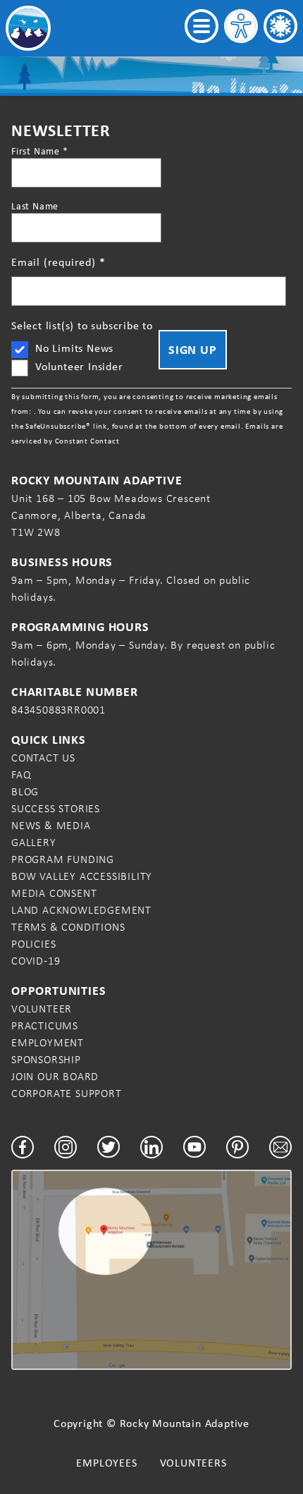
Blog (25, 791)
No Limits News (74, 348)
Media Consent (54, 893)
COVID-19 (35, 960)
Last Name (34, 206)
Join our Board (55, 1076)
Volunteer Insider (79, 366)
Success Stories (55, 808)
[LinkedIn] (151, 1147)
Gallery (33, 842)
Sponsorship (46, 1059)
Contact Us (43, 757)
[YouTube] (194, 1147)
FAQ (21, 774)
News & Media (51, 825)
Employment (47, 1042)
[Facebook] (22, 1147)
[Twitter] (108, 1147)
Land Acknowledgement (81, 910)
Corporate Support (66, 1093)
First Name (39, 151)
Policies (33, 943)
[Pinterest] (237, 1147)
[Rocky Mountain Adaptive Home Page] (28, 28)
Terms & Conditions (68, 926)
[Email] (280, 1147)
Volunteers (193, 1462)
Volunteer (41, 1008)
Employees (106, 1462)
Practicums (44, 1025)
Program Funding (62, 859)
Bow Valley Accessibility (81, 876)
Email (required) (58, 262)
